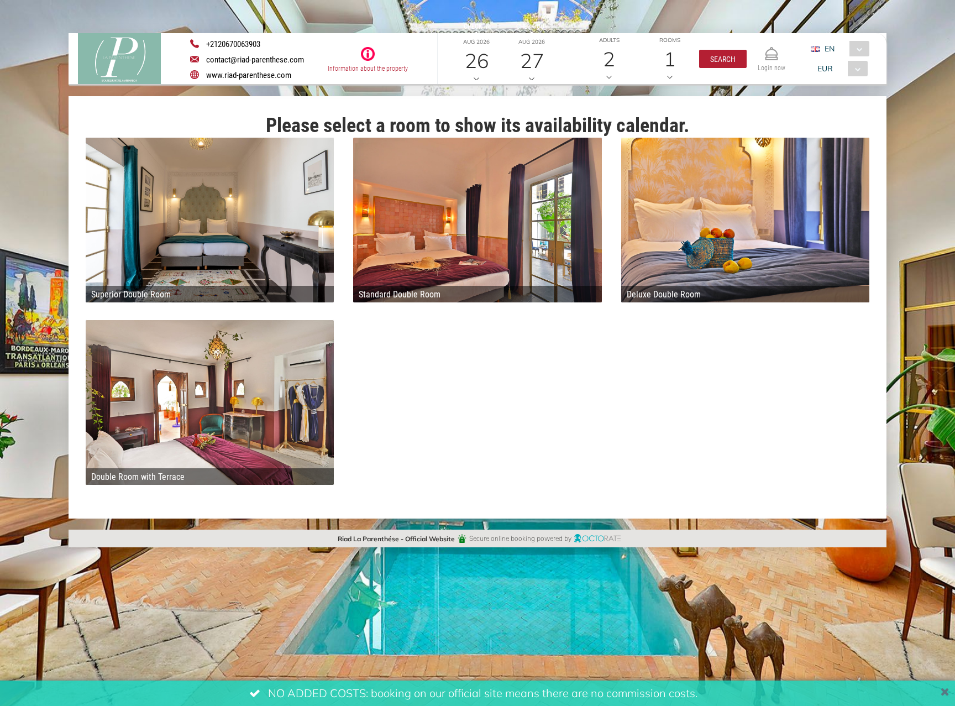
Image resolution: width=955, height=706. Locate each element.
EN (830, 48)
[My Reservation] (771, 49)
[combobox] (844, 48)
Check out (532, 26)
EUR (825, 68)
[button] (723, 59)
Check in (477, 26)
